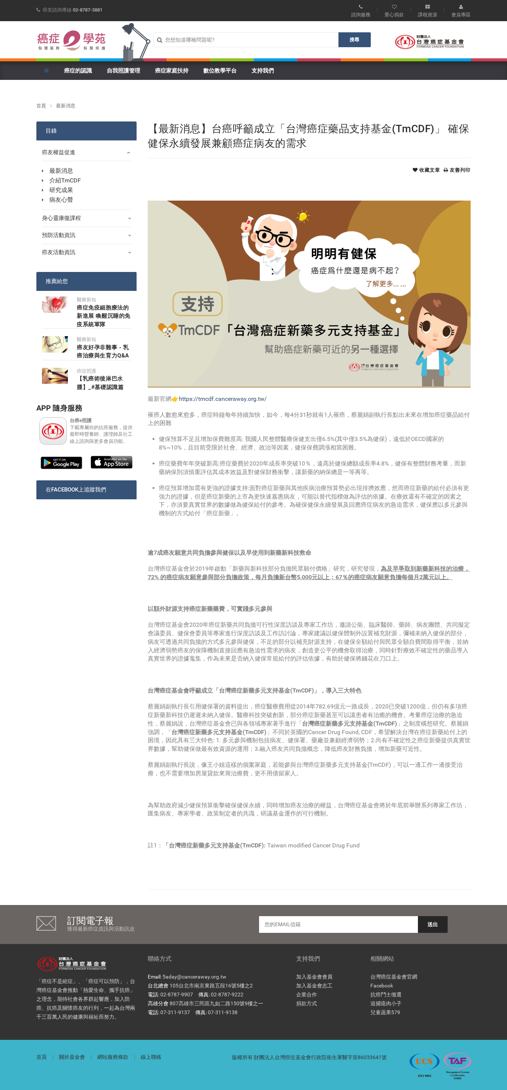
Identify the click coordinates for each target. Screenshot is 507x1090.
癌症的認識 (78, 70)
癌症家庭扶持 (172, 70)
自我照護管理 (123, 70)
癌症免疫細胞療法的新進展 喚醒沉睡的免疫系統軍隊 (104, 316)
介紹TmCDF (65, 180)
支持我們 (263, 70)
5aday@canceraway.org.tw (194, 977)
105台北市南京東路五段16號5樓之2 (211, 986)
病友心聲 (61, 199)
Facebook (381, 986)
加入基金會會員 (314, 977)
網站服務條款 (112, 1057)
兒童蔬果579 (385, 1012)
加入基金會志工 (314, 986)
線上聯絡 (151, 1057)
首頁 (41, 105)
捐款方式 (306, 1003)
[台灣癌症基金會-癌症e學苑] (71, 40)
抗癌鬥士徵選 (386, 994)
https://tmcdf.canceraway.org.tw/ (223, 398)
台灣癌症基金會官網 (393, 977)
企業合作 (306, 994)
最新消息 (65, 105)
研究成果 (61, 190)
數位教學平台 (220, 70)
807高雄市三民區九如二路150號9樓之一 (216, 1003)
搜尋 (354, 39)
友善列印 (459, 170)
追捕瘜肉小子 (386, 1003)
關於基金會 (72, 1057)
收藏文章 (429, 170)
